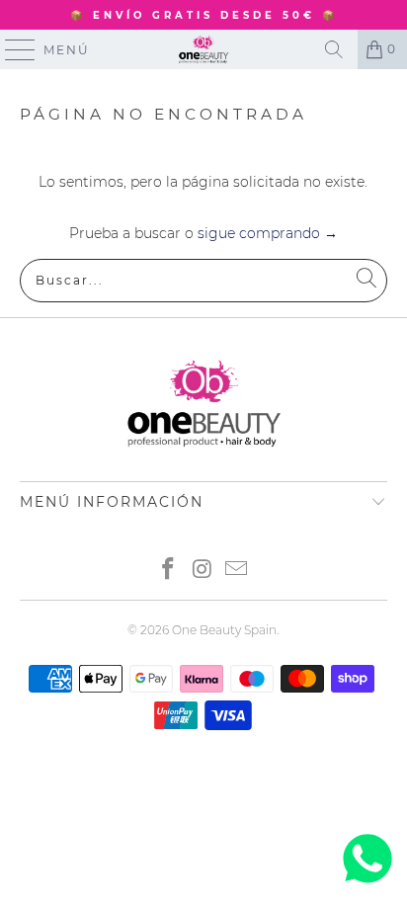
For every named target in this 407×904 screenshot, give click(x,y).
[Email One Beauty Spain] (237, 570)
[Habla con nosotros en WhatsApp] (367, 883)
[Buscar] (334, 49)
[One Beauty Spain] (203, 49)
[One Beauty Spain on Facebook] (168, 570)
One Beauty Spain (224, 629)
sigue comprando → (268, 233)
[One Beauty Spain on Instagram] (202, 570)
